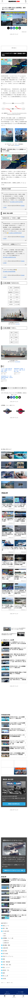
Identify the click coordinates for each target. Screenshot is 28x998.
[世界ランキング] (20, 771)
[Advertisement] (14, 39)
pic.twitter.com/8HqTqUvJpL (9, 257)
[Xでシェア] (8, 28)
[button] (19, 28)
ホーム (7, 991)
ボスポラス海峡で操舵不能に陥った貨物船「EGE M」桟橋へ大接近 (6, 370)
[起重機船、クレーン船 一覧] (7, 411)
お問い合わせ (7, 993)
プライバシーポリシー (20, 993)
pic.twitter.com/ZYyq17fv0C (16, 201)
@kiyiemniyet (16, 145)
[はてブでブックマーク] (14, 28)
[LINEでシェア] (16, 28)
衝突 (3, 389)
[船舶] (7, 771)
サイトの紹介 (21, 991)
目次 (13, 47)
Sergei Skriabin (17, 361)
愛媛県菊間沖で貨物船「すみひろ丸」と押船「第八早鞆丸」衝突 (19, 370)
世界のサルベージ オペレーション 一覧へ (14, 870)
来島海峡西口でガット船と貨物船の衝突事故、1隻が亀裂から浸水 (7, 377)
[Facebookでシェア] (11, 28)
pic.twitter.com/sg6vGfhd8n (9, 271)
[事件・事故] (7, 763)
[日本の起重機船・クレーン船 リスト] (20, 411)
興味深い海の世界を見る (14, 803)
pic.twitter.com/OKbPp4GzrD (15, 232)
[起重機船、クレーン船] (20, 763)
